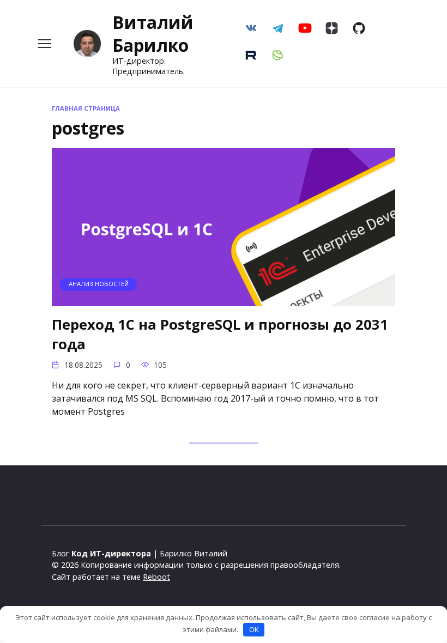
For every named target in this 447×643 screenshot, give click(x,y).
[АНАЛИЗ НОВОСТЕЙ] (223, 300)
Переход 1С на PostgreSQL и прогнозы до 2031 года (220, 334)
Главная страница (86, 108)
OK (254, 629)
